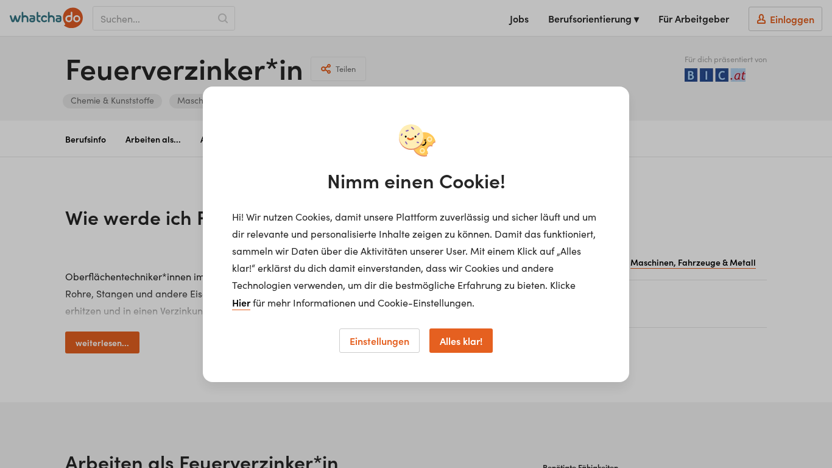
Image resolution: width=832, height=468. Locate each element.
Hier (241, 302)
